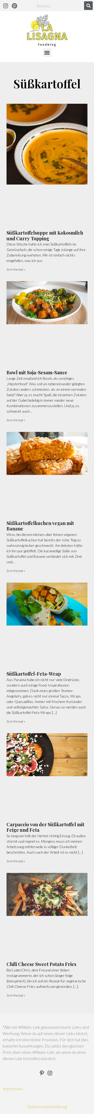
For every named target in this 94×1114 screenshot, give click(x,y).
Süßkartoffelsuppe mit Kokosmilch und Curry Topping (45, 236)
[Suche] (88, 5)
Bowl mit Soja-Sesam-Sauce (37, 372)
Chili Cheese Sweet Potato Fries (41, 964)
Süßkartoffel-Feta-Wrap (34, 674)
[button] (47, 52)
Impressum (13, 1088)
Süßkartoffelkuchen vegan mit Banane (40, 526)
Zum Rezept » (16, 269)
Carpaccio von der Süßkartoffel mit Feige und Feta (45, 827)
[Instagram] (5, 5)
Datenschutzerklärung (47, 1106)
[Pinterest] (14, 5)
